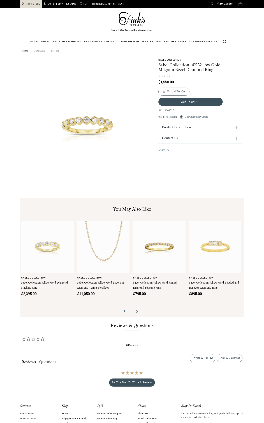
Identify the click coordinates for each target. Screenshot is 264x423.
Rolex (34, 41)
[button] (125, 311)
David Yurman (129, 41)
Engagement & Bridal (100, 41)
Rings (55, 51)
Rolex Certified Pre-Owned (61, 41)
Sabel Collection (169, 60)
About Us (143, 413)
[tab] (202, 358)
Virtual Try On (175, 91)
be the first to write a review (132, 382)
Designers (179, 41)
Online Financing (107, 418)
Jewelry (147, 41)
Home (25, 51)
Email (73, 4)
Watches (162, 41)
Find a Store (27, 413)
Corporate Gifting (203, 41)
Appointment (110, 4)
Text (86, 4)
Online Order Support (109, 413)
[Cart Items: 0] (240, 4)
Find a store (32, 4)
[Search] (222, 41)
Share (161, 149)
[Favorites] (213, 4)
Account (227, 4)
